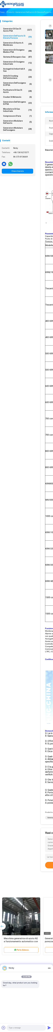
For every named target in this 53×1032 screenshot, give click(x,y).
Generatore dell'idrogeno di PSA (17, 103)
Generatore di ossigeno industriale (17, 63)
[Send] (49, 1028)
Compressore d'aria (17, 116)
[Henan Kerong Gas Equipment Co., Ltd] (12, 4)
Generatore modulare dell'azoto (17, 122)
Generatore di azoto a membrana (17, 44)
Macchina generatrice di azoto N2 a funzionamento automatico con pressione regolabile (21, 941)
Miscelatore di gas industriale (17, 110)
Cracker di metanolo (17, 97)
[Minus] (49, 968)
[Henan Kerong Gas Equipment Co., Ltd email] (4, 164)
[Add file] (3, 1028)
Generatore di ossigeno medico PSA (17, 51)
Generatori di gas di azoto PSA (17, 30)
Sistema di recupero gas (17, 57)
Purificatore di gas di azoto (17, 91)
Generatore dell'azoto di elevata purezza (17, 37)
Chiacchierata (17, 171)
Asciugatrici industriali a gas (17, 70)
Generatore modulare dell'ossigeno (17, 129)
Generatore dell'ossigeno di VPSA (17, 84)
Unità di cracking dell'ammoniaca (17, 77)
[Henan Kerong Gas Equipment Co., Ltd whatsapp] (10, 164)
